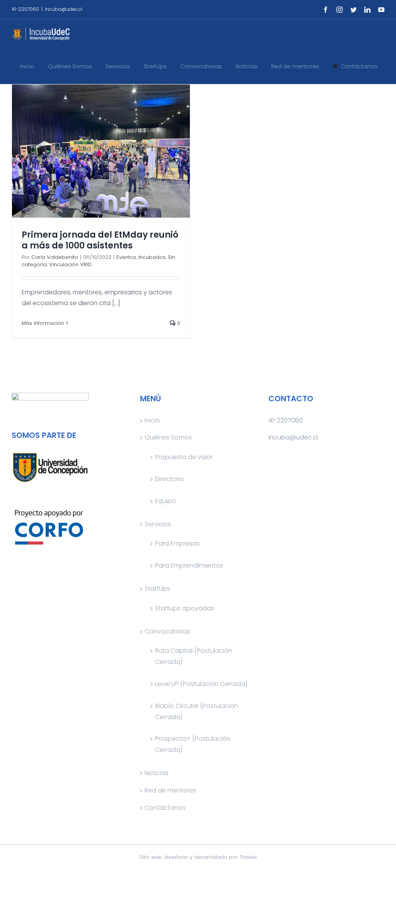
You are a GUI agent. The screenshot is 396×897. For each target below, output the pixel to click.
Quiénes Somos (168, 437)
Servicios (158, 524)
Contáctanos (165, 807)
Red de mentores (170, 790)
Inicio (152, 420)
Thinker (248, 857)
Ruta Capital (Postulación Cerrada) (193, 656)
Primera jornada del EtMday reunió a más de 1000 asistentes (100, 240)
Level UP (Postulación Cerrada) (201, 683)
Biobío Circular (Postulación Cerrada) (196, 711)
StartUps (157, 588)
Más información (43, 323)
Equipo (165, 501)
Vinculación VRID (70, 264)
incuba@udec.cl (63, 9)
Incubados (152, 257)
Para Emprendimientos (189, 565)
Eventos (126, 257)
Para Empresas (177, 543)
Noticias (157, 773)
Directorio (169, 479)
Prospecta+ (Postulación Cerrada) (192, 744)
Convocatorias (167, 631)
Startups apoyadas (184, 608)
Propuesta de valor (184, 457)
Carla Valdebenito (54, 257)
